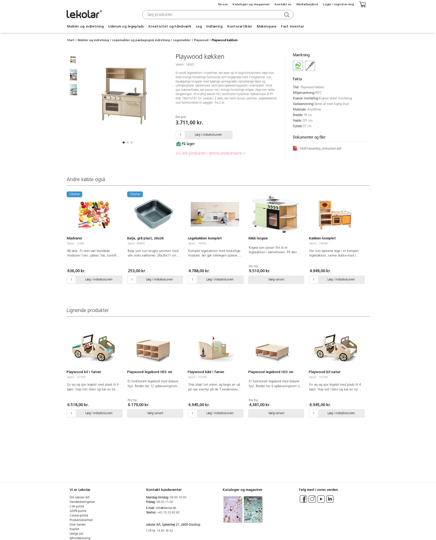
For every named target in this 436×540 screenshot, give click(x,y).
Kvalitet (74, 529)
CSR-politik (77, 506)
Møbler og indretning (93, 40)
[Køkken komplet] (336, 214)
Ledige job (76, 533)
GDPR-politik (78, 511)
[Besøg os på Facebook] (303, 501)
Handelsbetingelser (82, 502)
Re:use (223, 4)
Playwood (201, 40)
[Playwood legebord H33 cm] (275, 348)
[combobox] (217, 14)
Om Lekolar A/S (80, 497)
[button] (124, 142)
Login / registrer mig (338, 4)
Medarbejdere (307, 4)
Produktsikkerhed (81, 520)
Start (70, 40)
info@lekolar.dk (166, 508)
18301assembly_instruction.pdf (320, 148)
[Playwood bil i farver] (94, 348)
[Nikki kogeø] (275, 214)
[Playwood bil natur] (336, 348)
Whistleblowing (80, 538)
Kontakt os (283, 4)
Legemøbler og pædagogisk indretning (141, 40)
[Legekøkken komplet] (215, 214)
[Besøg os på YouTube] (321, 501)
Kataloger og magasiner (251, 4)
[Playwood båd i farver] (215, 348)
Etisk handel (78, 524)
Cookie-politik (79, 515)
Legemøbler (182, 40)
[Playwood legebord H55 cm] (154, 348)
